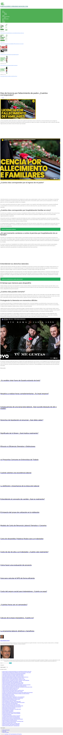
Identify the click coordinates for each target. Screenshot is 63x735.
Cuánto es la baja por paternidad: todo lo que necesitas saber (12, 705)
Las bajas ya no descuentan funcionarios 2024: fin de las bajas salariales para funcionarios (17, 692)
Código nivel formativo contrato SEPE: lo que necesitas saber (12, 683)
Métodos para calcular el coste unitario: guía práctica (11, 704)
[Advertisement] (30, 84)
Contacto (3, 22)
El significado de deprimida (6, 714)
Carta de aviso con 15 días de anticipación (9, 700)
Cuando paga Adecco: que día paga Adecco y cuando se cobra (13, 690)
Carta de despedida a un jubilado (7, 710)
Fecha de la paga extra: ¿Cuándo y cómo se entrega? (11, 713)
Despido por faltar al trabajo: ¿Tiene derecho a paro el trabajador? (13, 696)
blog (3, 97)
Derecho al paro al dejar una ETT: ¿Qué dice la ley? (10, 725)
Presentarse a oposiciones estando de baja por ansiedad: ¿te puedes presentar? (15, 693)
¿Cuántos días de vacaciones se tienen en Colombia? (11, 715)
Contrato (5, 14)
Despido (5, 13)
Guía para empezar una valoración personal (9, 720)
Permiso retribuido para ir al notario (8, 694)
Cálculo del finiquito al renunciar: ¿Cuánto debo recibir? (11, 701)
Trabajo (3, 15)
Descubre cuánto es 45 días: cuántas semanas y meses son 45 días (13, 679)
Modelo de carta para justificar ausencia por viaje (10, 688)
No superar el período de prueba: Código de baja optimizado (12, 719)
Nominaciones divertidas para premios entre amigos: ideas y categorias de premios (16, 684)
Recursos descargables (6, 16)
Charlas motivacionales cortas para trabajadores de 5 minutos (12, 682)
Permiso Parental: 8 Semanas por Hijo (8, 695)
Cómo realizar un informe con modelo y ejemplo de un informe (8, 76)
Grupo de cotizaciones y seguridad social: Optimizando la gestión (13, 702)
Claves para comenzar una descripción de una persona (11, 706)
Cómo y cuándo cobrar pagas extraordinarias (10, 703)
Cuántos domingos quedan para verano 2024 (10, 689)
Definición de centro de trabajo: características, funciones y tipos (13, 678)
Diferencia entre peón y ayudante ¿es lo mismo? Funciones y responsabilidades (15, 680)
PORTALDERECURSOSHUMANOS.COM (14, 6)
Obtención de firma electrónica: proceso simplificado (11, 712)
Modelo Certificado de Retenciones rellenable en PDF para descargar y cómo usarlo (11, 43)
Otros (5, 17)
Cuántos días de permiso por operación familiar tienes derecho (8, 65)
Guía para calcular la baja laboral (7, 711)
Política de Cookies (5, 732)
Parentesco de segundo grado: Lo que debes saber (11, 723)
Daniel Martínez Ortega (5, 640)
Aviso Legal (4, 731)
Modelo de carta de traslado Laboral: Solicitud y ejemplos (12, 681)
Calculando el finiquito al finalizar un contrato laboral (11, 699)
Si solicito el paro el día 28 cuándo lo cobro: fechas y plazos (12, 691)
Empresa (3, 12)
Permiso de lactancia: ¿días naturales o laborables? (11, 724)
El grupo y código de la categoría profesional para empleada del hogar (14, 685)
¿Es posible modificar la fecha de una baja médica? (11, 716)
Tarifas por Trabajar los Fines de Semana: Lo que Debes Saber (12, 721)
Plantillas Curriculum (5, 18)
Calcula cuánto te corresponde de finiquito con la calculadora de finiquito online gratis (16, 671)
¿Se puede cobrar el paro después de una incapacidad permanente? (9, 54)
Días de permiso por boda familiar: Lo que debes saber (11, 709)
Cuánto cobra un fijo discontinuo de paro (9, 722)
